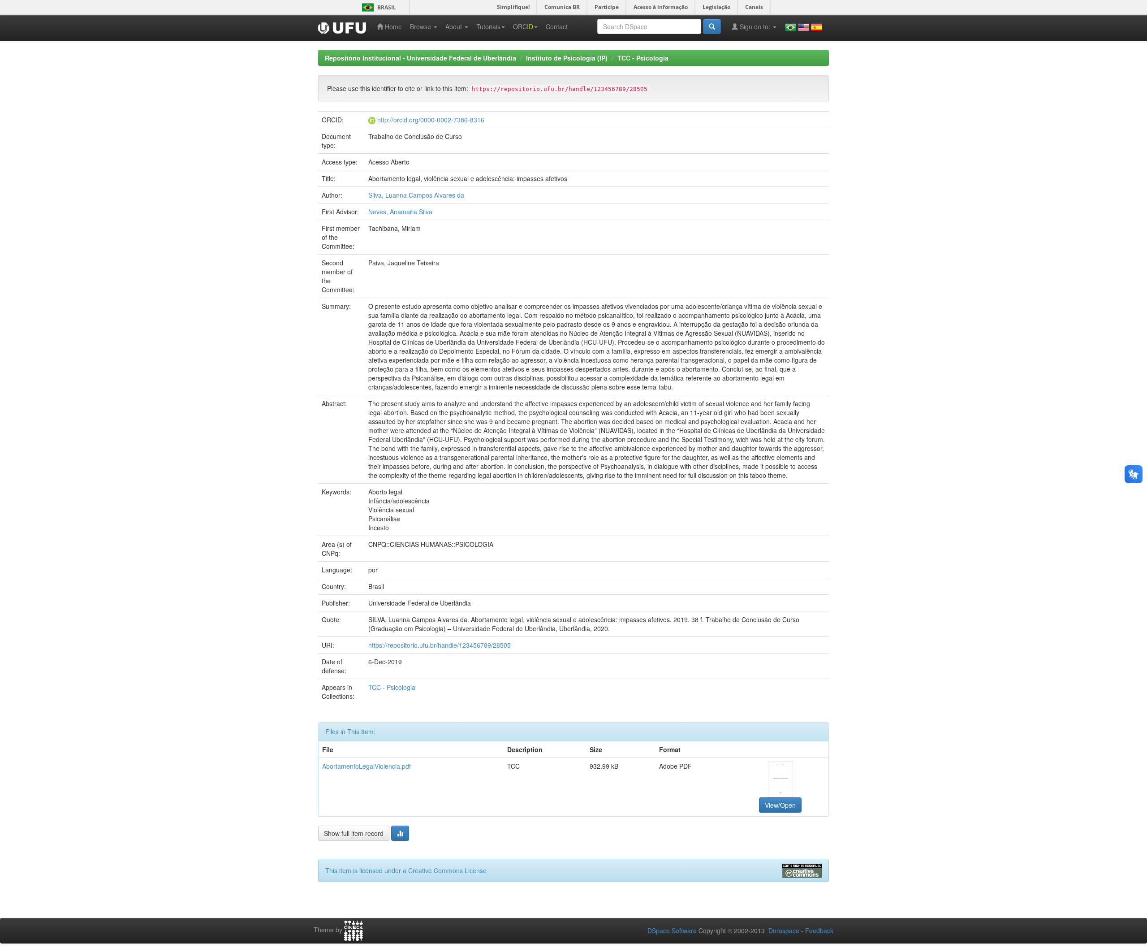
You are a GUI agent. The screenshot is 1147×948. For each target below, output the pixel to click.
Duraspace (783, 930)
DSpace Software (672, 930)
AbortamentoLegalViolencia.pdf (366, 766)
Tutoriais (488, 26)
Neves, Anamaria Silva (400, 211)
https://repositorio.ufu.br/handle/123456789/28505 (439, 645)
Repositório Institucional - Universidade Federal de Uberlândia (420, 57)
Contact (557, 26)
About (454, 26)
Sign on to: (755, 26)
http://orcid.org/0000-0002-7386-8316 (430, 119)
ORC (523, 26)
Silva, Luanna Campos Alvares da (416, 194)
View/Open (780, 805)
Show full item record (354, 833)
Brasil (377, 7)
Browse (421, 26)
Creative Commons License (447, 870)
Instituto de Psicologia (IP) (567, 57)
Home (392, 26)
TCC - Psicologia (642, 57)
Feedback (819, 930)
